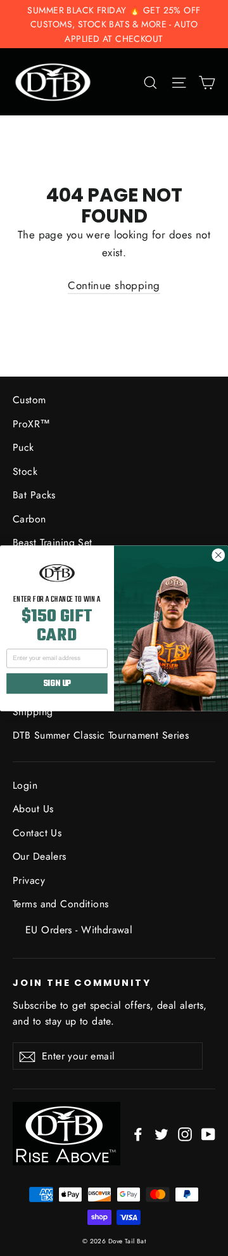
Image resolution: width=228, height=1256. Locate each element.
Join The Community (82, 982)
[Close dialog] (218, 555)
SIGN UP (57, 683)
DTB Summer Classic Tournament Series (101, 735)
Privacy (29, 880)
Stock (25, 471)
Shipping (33, 711)
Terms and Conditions (61, 904)
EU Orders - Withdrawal (78, 930)
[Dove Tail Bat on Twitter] (161, 1133)
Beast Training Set (52, 542)
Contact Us (37, 832)
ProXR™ (32, 424)
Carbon (29, 519)
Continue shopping (114, 285)
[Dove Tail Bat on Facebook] (138, 1133)
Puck (23, 447)
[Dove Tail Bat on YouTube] (208, 1133)
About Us (33, 808)
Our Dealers (39, 856)
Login (25, 785)
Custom (29, 399)
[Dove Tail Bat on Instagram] (185, 1133)
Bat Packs (34, 495)
